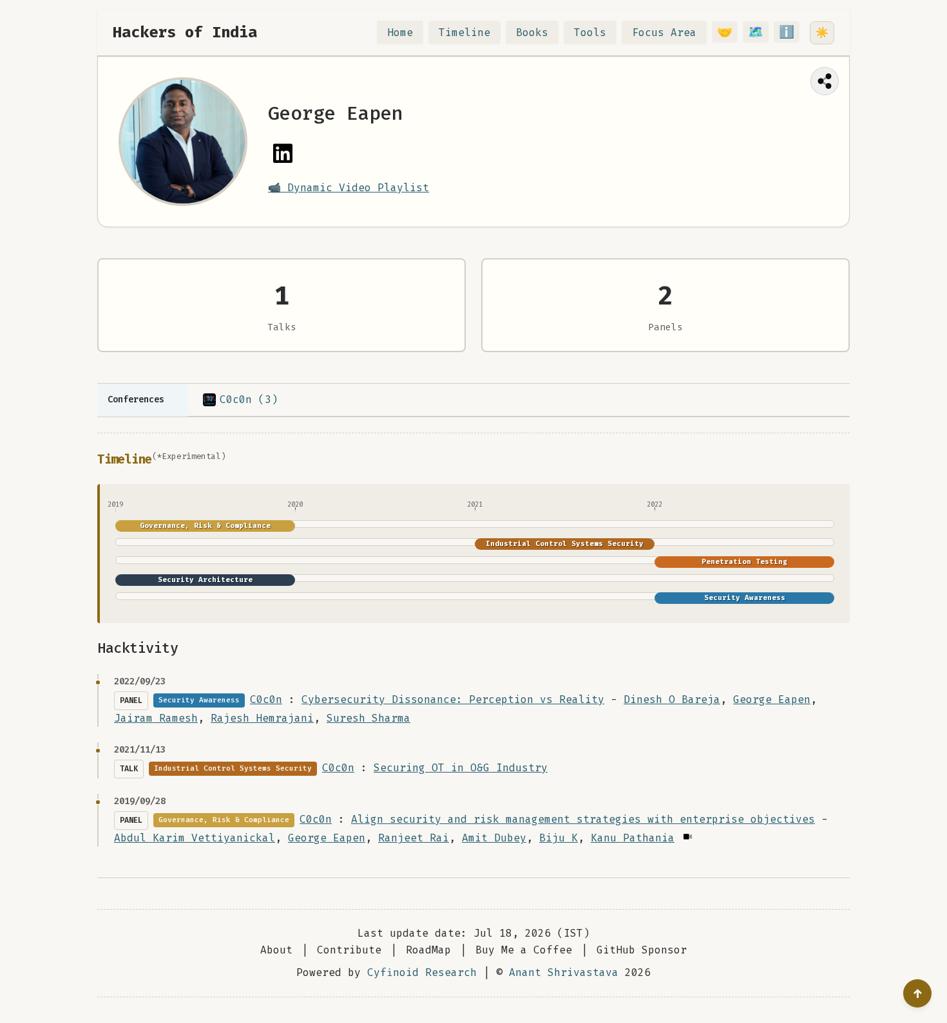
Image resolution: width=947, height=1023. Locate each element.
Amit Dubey (494, 838)
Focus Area (664, 32)
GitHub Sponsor (642, 950)
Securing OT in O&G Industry (461, 767)
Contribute (349, 950)
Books (532, 32)
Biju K (558, 838)
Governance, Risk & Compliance (205, 525)
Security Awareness (744, 598)
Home (400, 32)
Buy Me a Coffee (523, 950)
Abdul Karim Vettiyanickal (194, 838)
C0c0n (266, 699)
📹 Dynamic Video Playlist (348, 187)
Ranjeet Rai (413, 838)
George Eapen (771, 699)
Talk (129, 769)
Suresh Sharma (368, 718)
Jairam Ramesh (156, 718)
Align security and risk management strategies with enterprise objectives (583, 819)
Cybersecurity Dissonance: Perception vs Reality (452, 699)
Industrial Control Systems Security (565, 544)
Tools (590, 32)
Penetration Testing (744, 562)
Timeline (464, 32)
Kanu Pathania (632, 838)
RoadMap (428, 950)
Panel (131, 700)
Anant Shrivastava (563, 972)
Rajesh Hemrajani (262, 718)
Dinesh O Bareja (672, 699)
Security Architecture (205, 580)
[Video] (687, 836)
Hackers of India (185, 32)
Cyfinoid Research (422, 972)
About (276, 950)
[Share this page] (824, 81)
